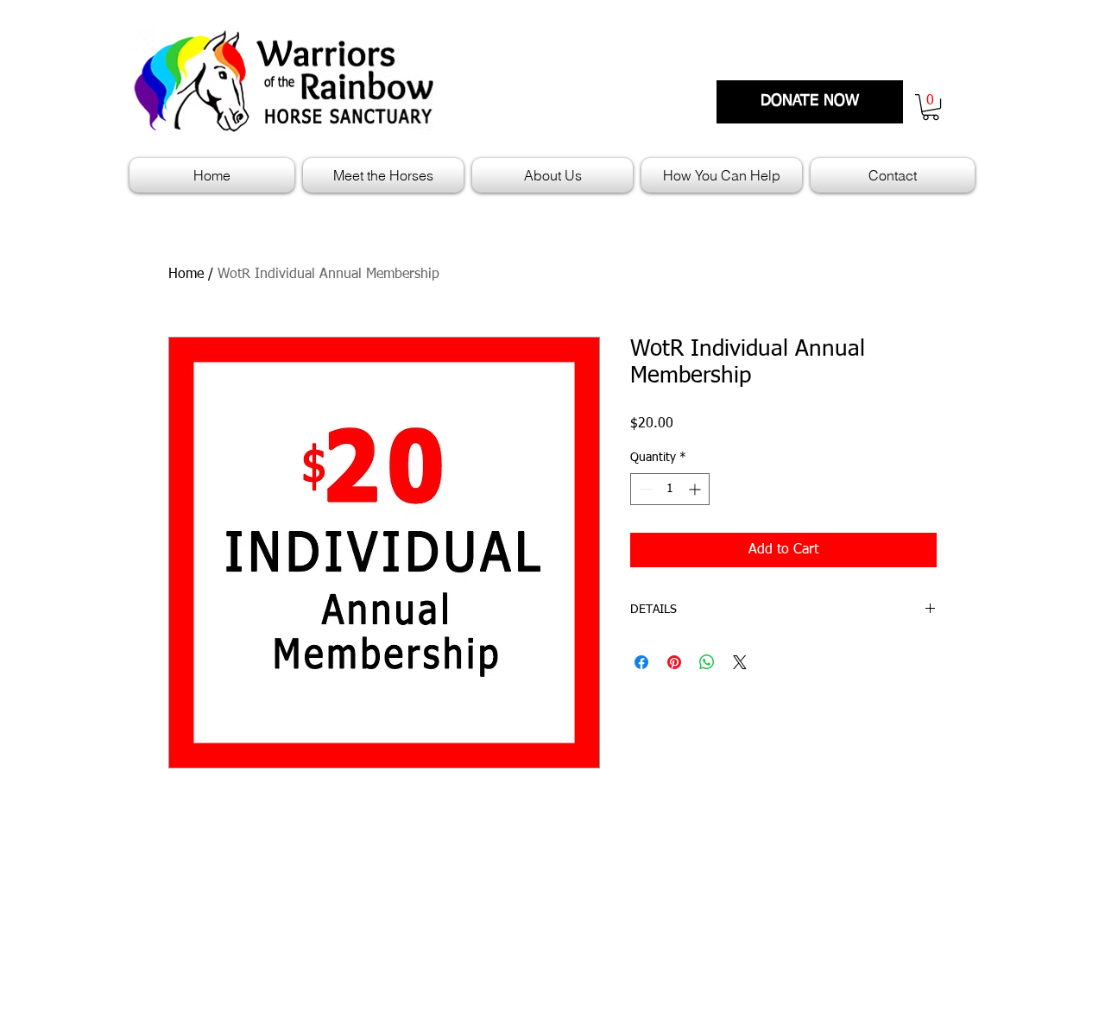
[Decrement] (643, 489)
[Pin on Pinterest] (674, 662)
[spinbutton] (669, 489)
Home (186, 274)
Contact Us (888, 919)
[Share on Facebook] (641, 662)
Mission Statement (612, 895)
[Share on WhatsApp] (707, 662)
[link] (930, 107)
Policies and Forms (613, 919)
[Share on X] (739, 662)
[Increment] (696, 489)
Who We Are (892, 895)
